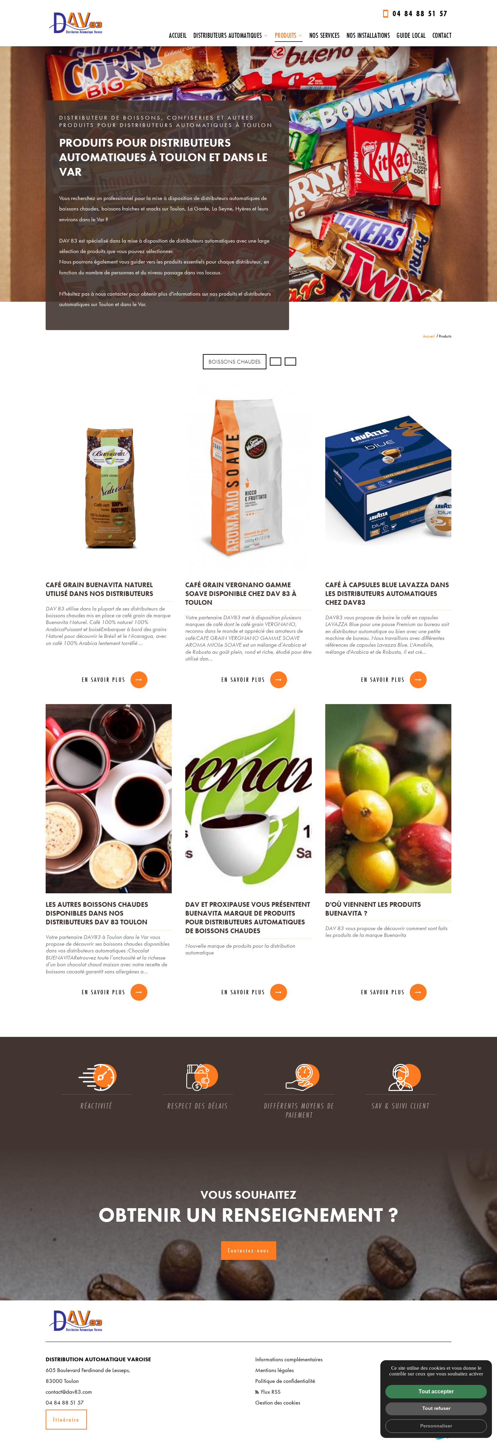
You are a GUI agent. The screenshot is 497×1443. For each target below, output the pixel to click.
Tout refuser (436, 1408)
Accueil (178, 35)
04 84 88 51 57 (420, 13)
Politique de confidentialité (285, 1381)
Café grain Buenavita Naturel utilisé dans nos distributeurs (99, 589)
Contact (442, 35)
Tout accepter (436, 1391)
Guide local (411, 35)
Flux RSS (270, 1391)
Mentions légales (274, 1370)
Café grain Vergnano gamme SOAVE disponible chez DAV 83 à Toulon (241, 593)
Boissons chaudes (235, 361)
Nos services (324, 35)
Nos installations (368, 35)
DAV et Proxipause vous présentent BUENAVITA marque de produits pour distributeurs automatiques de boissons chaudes (247, 917)
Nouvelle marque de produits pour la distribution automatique (240, 949)
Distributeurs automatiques (227, 35)
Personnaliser (436, 1425)
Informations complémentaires (289, 1359)
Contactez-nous (248, 1250)
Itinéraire (66, 1420)
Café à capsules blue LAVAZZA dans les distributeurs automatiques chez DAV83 (387, 593)
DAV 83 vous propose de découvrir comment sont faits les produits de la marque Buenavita (386, 932)
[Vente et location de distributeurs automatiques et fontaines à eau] (76, 23)
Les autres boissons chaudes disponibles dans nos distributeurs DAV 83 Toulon (97, 913)
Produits (286, 35)
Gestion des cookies (277, 1402)
